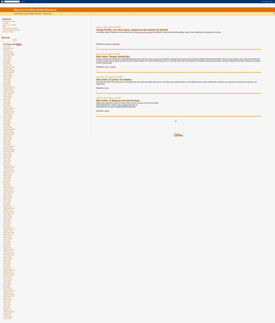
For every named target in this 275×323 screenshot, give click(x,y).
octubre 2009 (7, 148)
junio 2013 (6, 224)
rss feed (5, 23)
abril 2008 (6, 120)
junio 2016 (6, 286)
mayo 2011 (7, 181)
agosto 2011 (7, 186)
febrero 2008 (7, 117)
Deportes (107, 44)
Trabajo (113, 67)
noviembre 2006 (8, 91)
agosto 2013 (7, 227)
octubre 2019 (7, 317)
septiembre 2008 (9, 129)
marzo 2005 (7, 57)
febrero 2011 (7, 175)
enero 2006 (7, 74)
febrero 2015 (7, 258)
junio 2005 (6, 62)
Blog (18, 44)
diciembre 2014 (8, 255)
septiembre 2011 (9, 187)
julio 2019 (6, 315)
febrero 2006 (7, 76)
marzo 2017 (7, 301)
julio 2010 (6, 163)
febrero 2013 (7, 217)
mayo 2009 (7, 143)
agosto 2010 (7, 165)
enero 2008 (7, 115)
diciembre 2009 (8, 151)
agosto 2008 (7, 127)
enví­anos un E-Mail (9, 25)
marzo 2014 (7, 239)
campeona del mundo (144, 32)
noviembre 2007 (8, 112)
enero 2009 (7, 136)
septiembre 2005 (9, 67)
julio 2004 (6, 50)
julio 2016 (6, 287)
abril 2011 (6, 179)
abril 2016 (6, 282)
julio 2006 (6, 84)
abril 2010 (6, 158)
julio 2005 (6, 64)
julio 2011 (6, 184)
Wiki (4, 26)
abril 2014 (6, 241)
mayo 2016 (7, 284)
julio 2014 (6, 246)
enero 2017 (7, 298)
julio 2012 (6, 205)
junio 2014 (6, 244)
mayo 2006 (7, 81)
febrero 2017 (7, 299)
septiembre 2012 (9, 208)
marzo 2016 (7, 280)
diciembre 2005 (8, 72)
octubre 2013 (7, 230)
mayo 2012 (7, 201)
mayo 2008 (7, 122)
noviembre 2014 (8, 253)
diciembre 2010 (8, 172)
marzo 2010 (7, 157)
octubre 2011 (7, 189)
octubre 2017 (7, 313)
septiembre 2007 (9, 108)
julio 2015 (6, 267)
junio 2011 (6, 182)
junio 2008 (6, 124)
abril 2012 (6, 200)
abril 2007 (6, 100)
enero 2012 (7, 194)
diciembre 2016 (8, 296)
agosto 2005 (7, 65)
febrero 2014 (7, 237)
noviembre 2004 (8, 53)
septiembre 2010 (9, 167)
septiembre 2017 (9, 311)
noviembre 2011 (8, 191)
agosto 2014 (7, 248)
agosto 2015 (7, 268)
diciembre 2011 (8, 193)
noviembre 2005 (8, 71)
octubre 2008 (7, 131)
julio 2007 (6, 105)
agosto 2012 (7, 206)
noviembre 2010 (8, 170)
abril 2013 (6, 220)
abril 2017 (6, 303)
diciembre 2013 (8, 234)
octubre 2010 (7, 169)
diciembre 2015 (8, 275)
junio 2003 (6, 46)
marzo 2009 (7, 139)
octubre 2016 (7, 292)
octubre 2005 (7, 69)
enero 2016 (7, 277)
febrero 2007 (7, 96)
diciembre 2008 (8, 134)
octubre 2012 (7, 210)
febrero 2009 (7, 138)
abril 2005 (6, 58)
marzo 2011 (7, 177)
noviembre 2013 (8, 232)
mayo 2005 (7, 60)
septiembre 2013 (9, 229)
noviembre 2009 (8, 150)
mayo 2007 (7, 101)
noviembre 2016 (8, 294)
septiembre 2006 (9, 88)
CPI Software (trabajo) (10, 28)
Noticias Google (8, 32)
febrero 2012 (7, 196)
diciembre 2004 (8, 55)
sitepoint (184, 59)
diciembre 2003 (8, 48)
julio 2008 (6, 126)
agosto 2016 (7, 289)
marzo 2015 (7, 260)
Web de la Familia (9, 21)
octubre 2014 (7, 251)
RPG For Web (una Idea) (11, 30)
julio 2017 (6, 308)
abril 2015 (6, 261)
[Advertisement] (179, 21)
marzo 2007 (7, 98)
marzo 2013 (7, 218)
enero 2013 (7, 215)
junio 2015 (6, 265)
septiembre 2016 (9, 291)
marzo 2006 (7, 77)
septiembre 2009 (9, 146)
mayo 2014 (7, 243)
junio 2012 (6, 203)
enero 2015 (7, 256)
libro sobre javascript (152, 59)
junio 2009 (6, 144)
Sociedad (115, 44)
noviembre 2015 (8, 274)
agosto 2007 (7, 107)
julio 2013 (6, 225)
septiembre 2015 (9, 270)
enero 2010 (7, 153)
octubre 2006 (7, 89)
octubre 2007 (7, 110)
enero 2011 (7, 174)
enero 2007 (7, 95)
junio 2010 (6, 162)
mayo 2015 (7, 263)
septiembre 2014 (9, 249)
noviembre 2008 (8, 132)
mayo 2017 (7, 304)
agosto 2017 (7, 310)
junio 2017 (6, 306)
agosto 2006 (7, 86)
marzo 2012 (7, 198)
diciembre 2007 (8, 114)
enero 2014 (7, 236)
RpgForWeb (107, 63)
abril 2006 (6, 79)
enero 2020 (7, 318)
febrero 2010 (7, 155)
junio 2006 (6, 83)
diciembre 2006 (8, 93)
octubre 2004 (7, 52)
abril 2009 (6, 141)
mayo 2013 (7, 222)
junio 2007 (6, 103)
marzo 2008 (7, 119)
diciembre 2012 (8, 213)
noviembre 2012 (8, 212)
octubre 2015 (7, 272)
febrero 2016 (7, 279)
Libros (106, 67)
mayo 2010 (7, 160)
